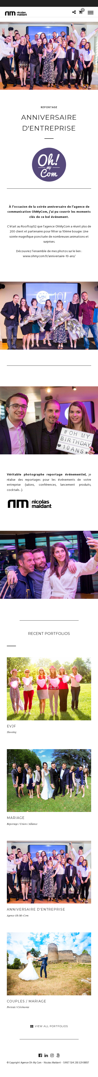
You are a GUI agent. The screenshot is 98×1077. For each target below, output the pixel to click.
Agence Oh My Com (31, 1063)
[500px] (58, 1055)
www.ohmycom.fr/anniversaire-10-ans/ (49, 256)
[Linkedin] (46, 1055)
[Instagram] (52, 1055)
